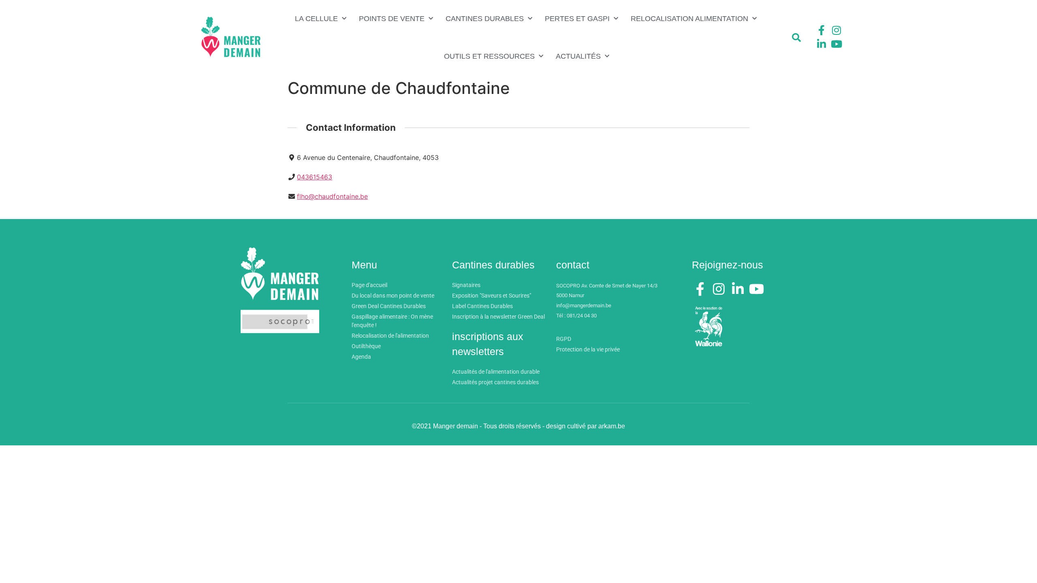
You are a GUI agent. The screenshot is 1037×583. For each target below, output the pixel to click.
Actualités (578, 56)
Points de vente (392, 19)
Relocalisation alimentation (689, 19)
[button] (796, 38)
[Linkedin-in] (821, 44)
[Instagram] (836, 30)
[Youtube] (836, 44)
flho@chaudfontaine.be (332, 196)
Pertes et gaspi (577, 19)
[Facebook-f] (821, 30)
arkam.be (611, 426)
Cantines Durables (485, 19)
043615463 (314, 177)
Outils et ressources (489, 56)
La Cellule (316, 19)
